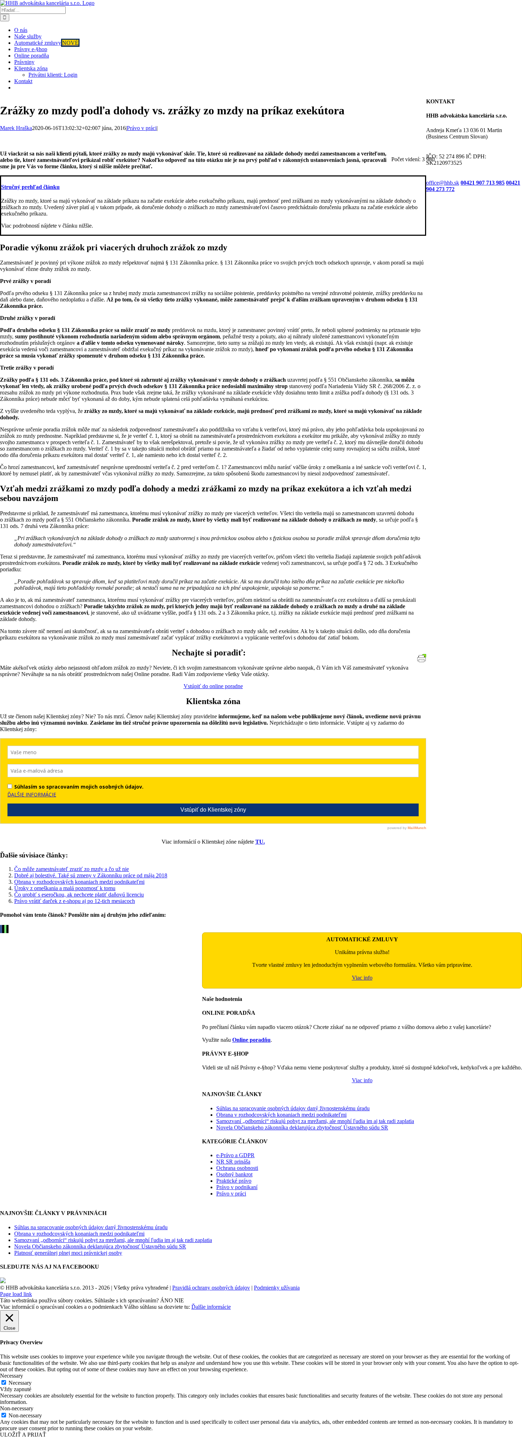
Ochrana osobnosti (237, 1168)
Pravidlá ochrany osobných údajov (211, 1288)
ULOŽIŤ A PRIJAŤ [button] (23, 1435)
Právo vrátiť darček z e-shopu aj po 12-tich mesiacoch (74, 901)
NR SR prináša (233, 1162)
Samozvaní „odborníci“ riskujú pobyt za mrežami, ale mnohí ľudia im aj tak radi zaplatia (315, 1121)
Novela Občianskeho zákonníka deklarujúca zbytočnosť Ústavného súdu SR (302, 1127)
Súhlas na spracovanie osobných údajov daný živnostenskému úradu (293, 1108)
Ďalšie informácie (211, 1307)
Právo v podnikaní (236, 1187)
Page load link (16, 1294)
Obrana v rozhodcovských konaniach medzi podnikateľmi (79, 882)
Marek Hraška (16, 128)
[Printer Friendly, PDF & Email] (421, 661)
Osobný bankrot (234, 1174)
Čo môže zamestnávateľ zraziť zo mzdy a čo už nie (71, 869)
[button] (30, 187)
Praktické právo (233, 1181)
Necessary (20, 1383)
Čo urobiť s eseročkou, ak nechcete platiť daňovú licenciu (79, 895)
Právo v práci (142, 128)
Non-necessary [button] (16, 1408)
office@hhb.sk (442, 183)
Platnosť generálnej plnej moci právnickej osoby (68, 1253)
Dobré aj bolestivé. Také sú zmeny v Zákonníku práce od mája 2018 (90, 875)
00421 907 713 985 (483, 183)
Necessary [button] (11, 1376)
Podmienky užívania (277, 1288)
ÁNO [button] (166, 1300)
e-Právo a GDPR (235, 1155)
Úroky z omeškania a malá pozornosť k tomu (64, 888)
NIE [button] (179, 1300)
